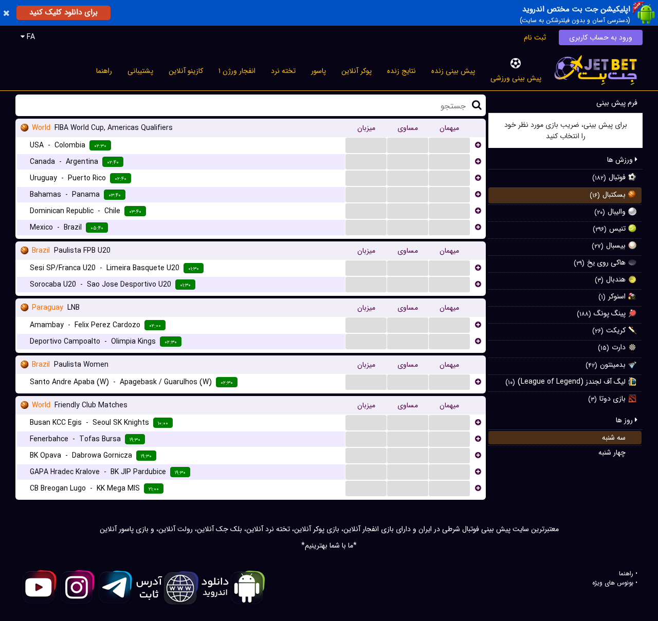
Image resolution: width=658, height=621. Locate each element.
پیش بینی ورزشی (515, 78)
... (366, 144)
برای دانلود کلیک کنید (63, 12)
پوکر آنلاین (356, 71)
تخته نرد (283, 71)
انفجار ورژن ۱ (236, 71)
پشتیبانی (140, 71)
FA (30, 37)
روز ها (625, 420)
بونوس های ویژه (612, 583)
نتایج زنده (401, 71)
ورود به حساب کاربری (600, 37)
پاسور (318, 71)
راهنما (104, 71)
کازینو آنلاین (186, 71)
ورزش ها (621, 159)
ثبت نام (535, 37)
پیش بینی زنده (453, 71)
